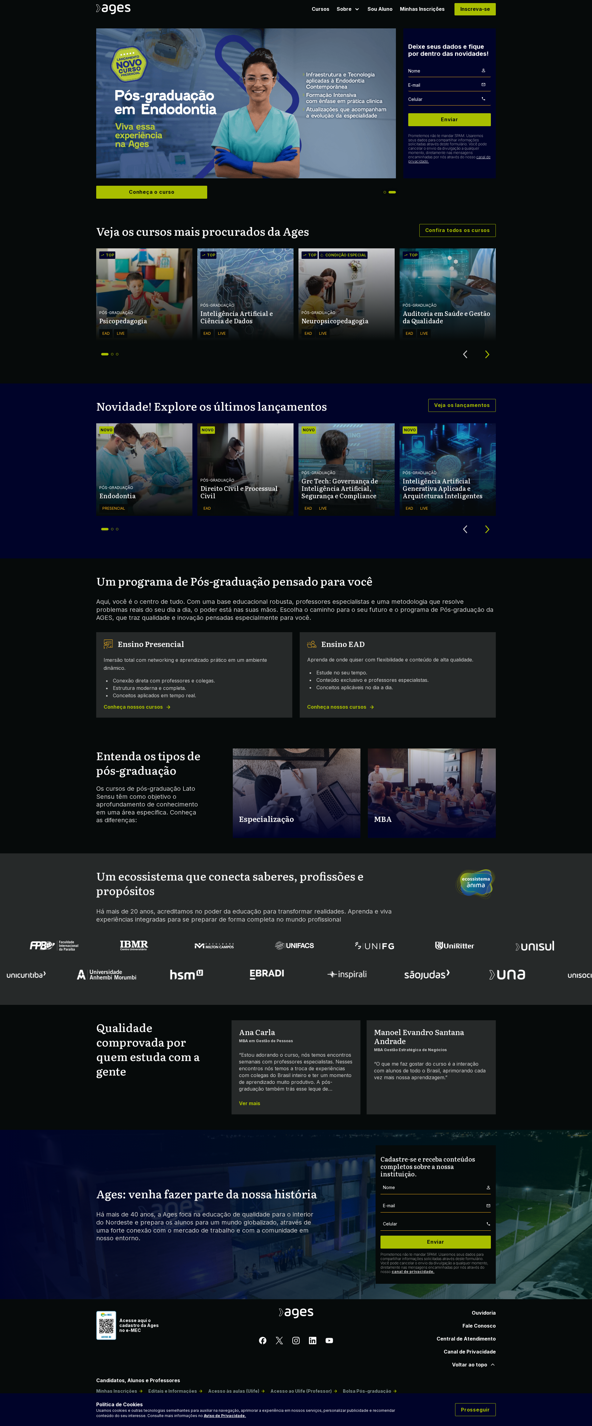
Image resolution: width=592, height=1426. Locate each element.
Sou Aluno (380, 9)
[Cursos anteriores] (465, 354)
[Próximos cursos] (487, 354)
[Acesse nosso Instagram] (296, 1341)
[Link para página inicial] (125, 9)
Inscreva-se (475, 9)
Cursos (320, 9)
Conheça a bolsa (152, 192)
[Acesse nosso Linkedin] (312, 1341)
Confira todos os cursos (457, 230)
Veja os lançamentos (462, 405)
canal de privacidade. (413, 1271)
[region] (246, 103)
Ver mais (249, 1103)
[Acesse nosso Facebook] (262, 1341)
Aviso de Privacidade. (225, 1415)
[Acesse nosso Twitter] (279, 1341)
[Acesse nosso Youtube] (329, 1341)
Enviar (449, 119)
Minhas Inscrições (422, 9)
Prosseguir (475, 1410)
